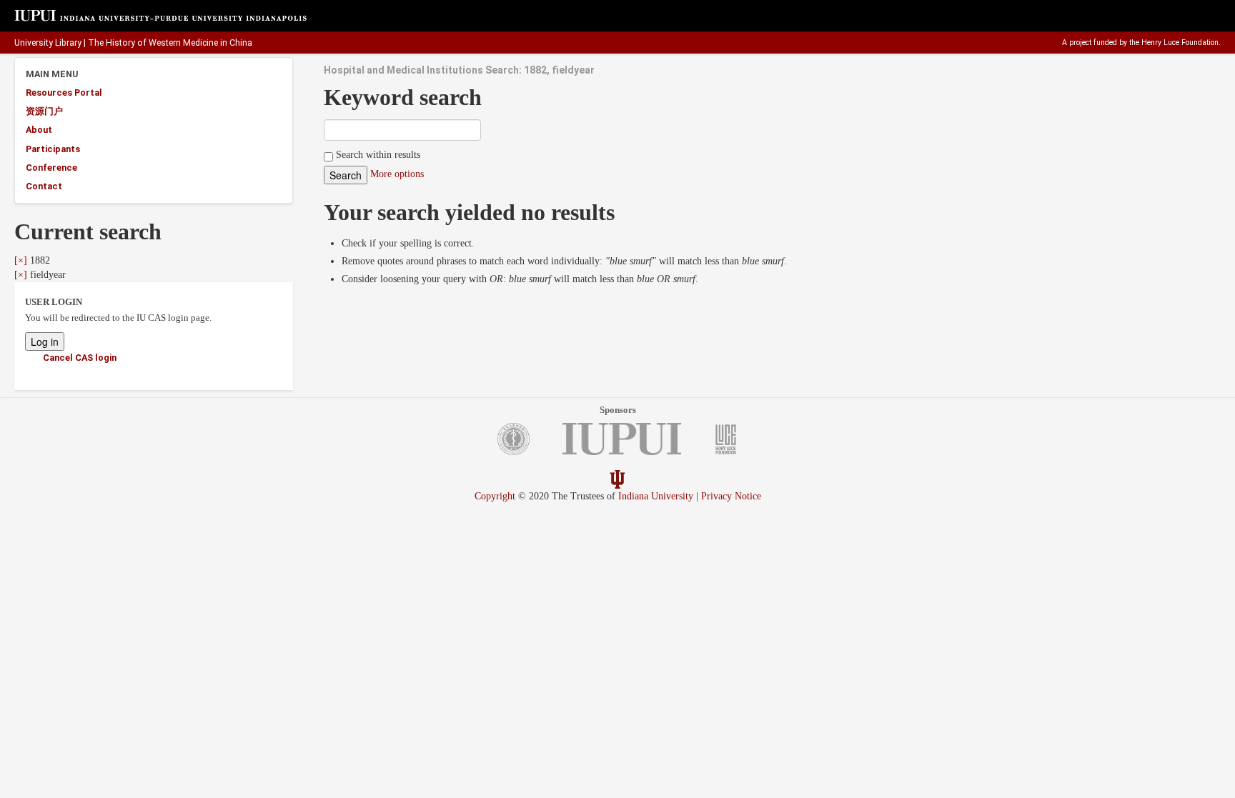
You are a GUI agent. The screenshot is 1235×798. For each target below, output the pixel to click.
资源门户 (44, 111)
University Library (47, 43)
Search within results (376, 154)
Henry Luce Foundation (1180, 42)
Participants (53, 149)
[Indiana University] (617, 479)
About (39, 129)
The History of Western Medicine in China (170, 43)
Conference (51, 167)
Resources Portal (64, 92)
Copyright (495, 496)
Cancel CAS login (79, 357)
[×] (20, 260)
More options (397, 174)
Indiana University (655, 496)
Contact (44, 186)
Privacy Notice (731, 496)
